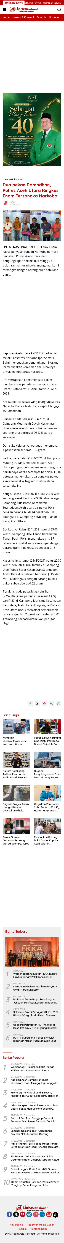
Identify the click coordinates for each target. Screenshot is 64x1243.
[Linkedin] (42, 1215)
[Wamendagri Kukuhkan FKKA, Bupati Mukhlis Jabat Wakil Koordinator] (32, 952)
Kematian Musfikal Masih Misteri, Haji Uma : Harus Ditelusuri (16, 741)
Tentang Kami (39, 1228)
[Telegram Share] (51, 703)
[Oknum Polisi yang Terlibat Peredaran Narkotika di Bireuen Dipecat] (16, 760)
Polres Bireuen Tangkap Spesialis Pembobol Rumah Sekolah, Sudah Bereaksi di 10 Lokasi (47, 741)
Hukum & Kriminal (13, 179)
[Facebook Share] (30, 703)
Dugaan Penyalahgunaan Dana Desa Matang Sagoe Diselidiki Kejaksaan (47, 774)
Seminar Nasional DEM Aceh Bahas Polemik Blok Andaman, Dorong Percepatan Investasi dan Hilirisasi (31, 1132)
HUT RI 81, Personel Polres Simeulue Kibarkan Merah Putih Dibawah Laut (34, 1039)
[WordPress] (29, 1215)
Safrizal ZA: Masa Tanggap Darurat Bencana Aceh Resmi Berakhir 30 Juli (32, 1120)
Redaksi (22, 1228)
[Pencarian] (59, 10)
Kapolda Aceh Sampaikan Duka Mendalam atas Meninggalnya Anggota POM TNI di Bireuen (34, 1081)
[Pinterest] (22, 1215)
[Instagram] (36, 1215)
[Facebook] (9, 1215)
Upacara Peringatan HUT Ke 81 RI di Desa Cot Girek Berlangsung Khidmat (35, 1026)
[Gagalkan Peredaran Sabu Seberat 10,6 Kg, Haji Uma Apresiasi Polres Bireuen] (47, 793)
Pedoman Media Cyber (40, 1224)
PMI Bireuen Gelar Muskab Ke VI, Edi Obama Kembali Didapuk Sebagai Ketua (35, 1158)
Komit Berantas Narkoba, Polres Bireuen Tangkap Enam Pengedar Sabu (35, 1183)
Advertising (16, 1224)
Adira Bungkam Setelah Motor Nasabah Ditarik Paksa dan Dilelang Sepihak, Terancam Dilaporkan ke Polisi (34, 1107)
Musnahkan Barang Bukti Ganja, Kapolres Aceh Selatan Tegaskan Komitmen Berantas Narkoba (47, 840)
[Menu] (5, 9)
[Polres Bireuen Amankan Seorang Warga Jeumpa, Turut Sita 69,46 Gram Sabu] (16, 826)
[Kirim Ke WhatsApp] (58, 703)
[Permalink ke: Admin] (5, 203)
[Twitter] (16, 1215)
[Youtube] (49, 1215)
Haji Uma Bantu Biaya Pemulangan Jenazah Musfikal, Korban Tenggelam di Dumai (35, 1001)
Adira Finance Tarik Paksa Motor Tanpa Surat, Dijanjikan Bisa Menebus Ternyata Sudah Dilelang (34, 1145)
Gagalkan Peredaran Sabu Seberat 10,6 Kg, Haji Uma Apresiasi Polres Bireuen (47, 807)
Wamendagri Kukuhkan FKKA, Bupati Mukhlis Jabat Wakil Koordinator (35, 975)
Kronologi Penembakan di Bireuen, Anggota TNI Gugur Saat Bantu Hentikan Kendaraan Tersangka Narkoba (34, 1094)
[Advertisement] (32, 53)
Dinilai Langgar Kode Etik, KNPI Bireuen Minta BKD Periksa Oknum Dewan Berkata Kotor (36, 1171)
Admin (13, 202)
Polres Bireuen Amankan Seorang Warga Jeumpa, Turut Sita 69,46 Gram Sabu (16, 840)
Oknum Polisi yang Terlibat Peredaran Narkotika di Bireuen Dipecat (15, 774)
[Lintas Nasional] (23, 9)
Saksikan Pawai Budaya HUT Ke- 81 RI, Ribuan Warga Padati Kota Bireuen (35, 1013)
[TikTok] (55, 1215)
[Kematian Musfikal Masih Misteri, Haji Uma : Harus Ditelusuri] (16, 726)
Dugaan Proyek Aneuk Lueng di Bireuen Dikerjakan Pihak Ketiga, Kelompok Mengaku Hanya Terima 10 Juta (16, 807)
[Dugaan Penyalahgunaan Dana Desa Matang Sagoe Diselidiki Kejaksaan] (47, 760)
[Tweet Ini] (37, 703)
